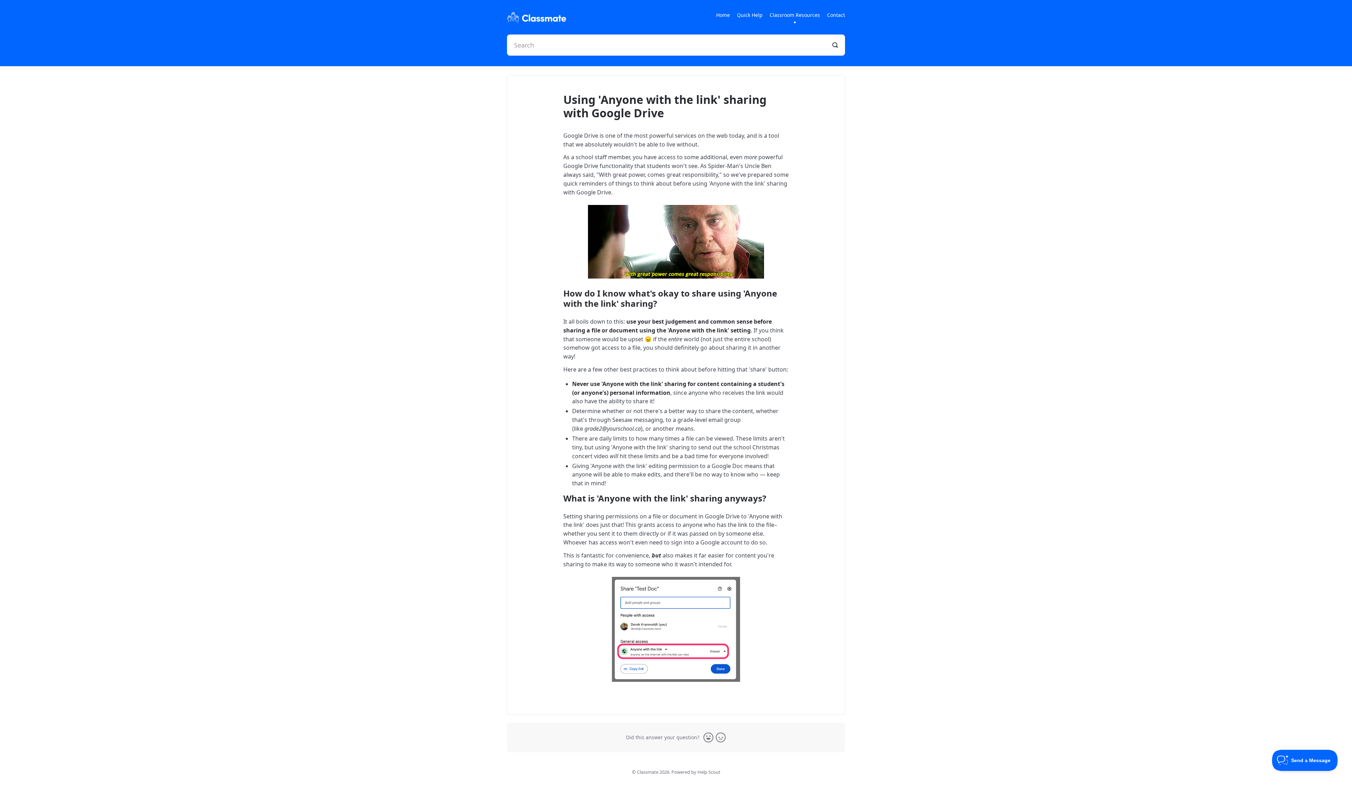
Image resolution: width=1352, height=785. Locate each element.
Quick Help (750, 15)
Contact (836, 15)
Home (723, 15)
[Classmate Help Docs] (536, 17)
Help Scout (708, 772)
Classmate (647, 772)
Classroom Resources (795, 15)
